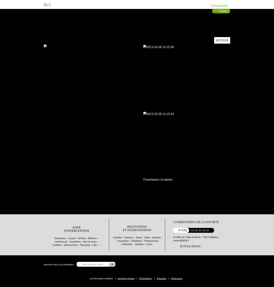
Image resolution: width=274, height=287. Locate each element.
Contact (165, 11)
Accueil (70, 10)
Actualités (161, 278)
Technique (94, 11)
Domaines (108, 11)
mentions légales (126, 278)
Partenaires (122, 11)
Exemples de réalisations (145, 11)
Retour (222, 40)
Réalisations (145, 278)
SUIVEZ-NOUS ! (191, 246)
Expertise (80, 11)
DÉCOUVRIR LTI (270, 66)
